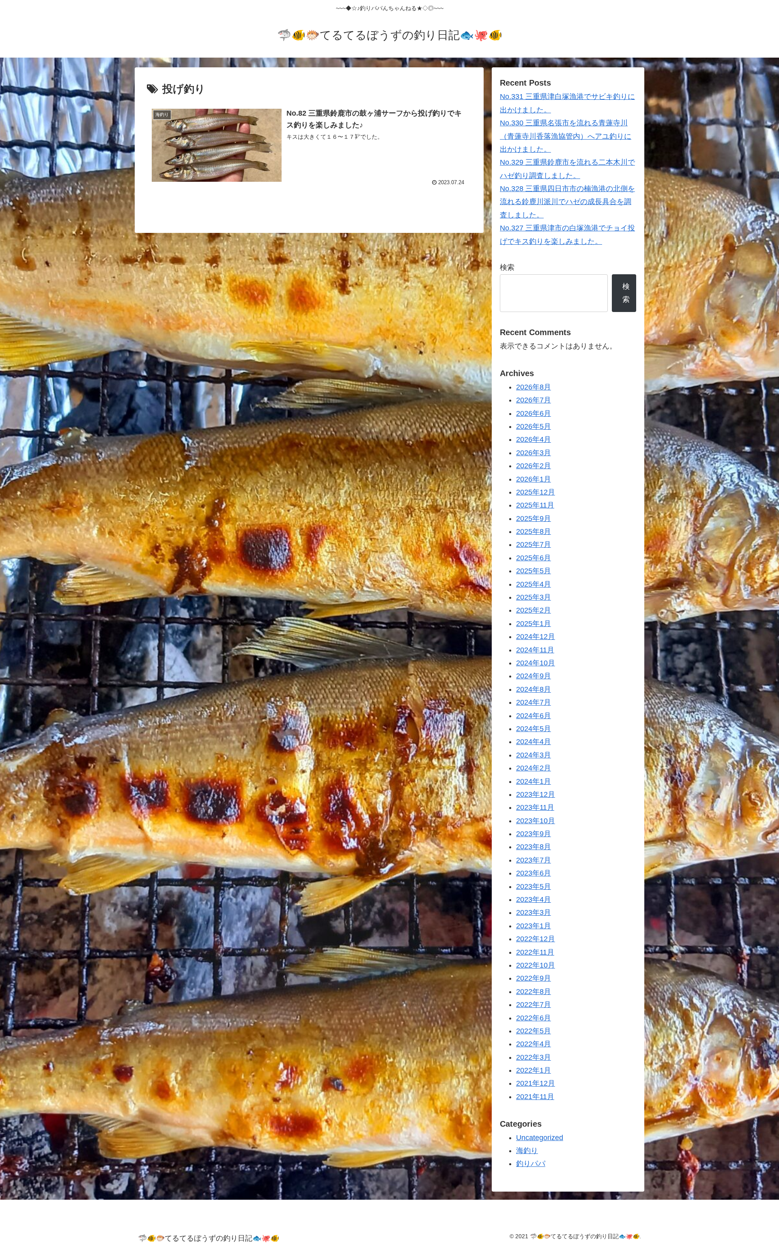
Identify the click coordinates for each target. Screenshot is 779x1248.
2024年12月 (535, 637)
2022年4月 (533, 1044)
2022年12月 (535, 939)
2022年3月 (533, 1057)
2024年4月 (533, 742)
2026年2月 (533, 466)
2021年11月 (535, 1097)
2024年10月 (535, 663)
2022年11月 (535, 952)
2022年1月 (533, 1070)
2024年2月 (533, 768)
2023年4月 (533, 899)
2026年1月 (533, 479)
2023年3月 (533, 912)
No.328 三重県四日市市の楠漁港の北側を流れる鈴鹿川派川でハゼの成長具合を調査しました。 (567, 202)
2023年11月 (535, 807)
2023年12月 (535, 794)
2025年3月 (533, 597)
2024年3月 (533, 755)
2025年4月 (533, 584)
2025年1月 (533, 624)
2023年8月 (533, 847)
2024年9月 (533, 676)
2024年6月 (533, 716)
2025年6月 (533, 558)
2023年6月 (533, 873)
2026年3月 (533, 453)
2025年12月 (535, 492)
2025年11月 (535, 505)
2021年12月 (535, 1083)
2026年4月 (533, 439)
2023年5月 (533, 886)
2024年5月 (533, 729)
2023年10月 (535, 821)
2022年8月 (533, 992)
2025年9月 (533, 518)
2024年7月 (533, 702)
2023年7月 (533, 860)
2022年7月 (533, 1005)
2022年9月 (533, 978)
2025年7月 (533, 544)
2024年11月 (535, 650)
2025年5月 (533, 571)
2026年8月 (533, 387)
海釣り (527, 1151)
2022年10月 (535, 965)
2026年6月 (533, 413)
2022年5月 (533, 1031)
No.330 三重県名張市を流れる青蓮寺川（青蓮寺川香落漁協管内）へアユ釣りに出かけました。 (565, 136)
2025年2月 (533, 610)
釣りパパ (530, 1164)
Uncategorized (539, 1138)
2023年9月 (533, 834)
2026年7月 (533, 400)
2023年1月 (533, 926)
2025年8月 (533, 531)
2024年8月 (533, 689)
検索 (507, 267)
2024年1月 (533, 781)
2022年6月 (533, 1018)
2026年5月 (533, 426)
